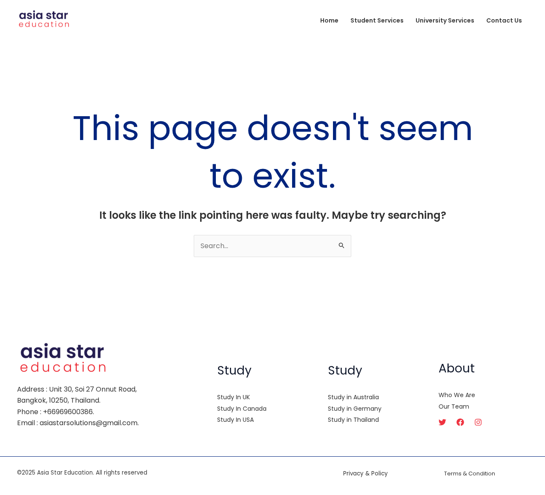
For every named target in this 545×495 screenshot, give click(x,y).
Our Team (454, 406)
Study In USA (235, 419)
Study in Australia (353, 397)
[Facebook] (460, 422)
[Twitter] (442, 422)
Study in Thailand (353, 419)
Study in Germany (355, 408)
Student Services (377, 20)
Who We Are (457, 395)
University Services (445, 20)
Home (329, 20)
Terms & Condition (469, 473)
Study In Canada (242, 408)
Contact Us (504, 20)
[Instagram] (478, 422)
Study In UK (233, 397)
